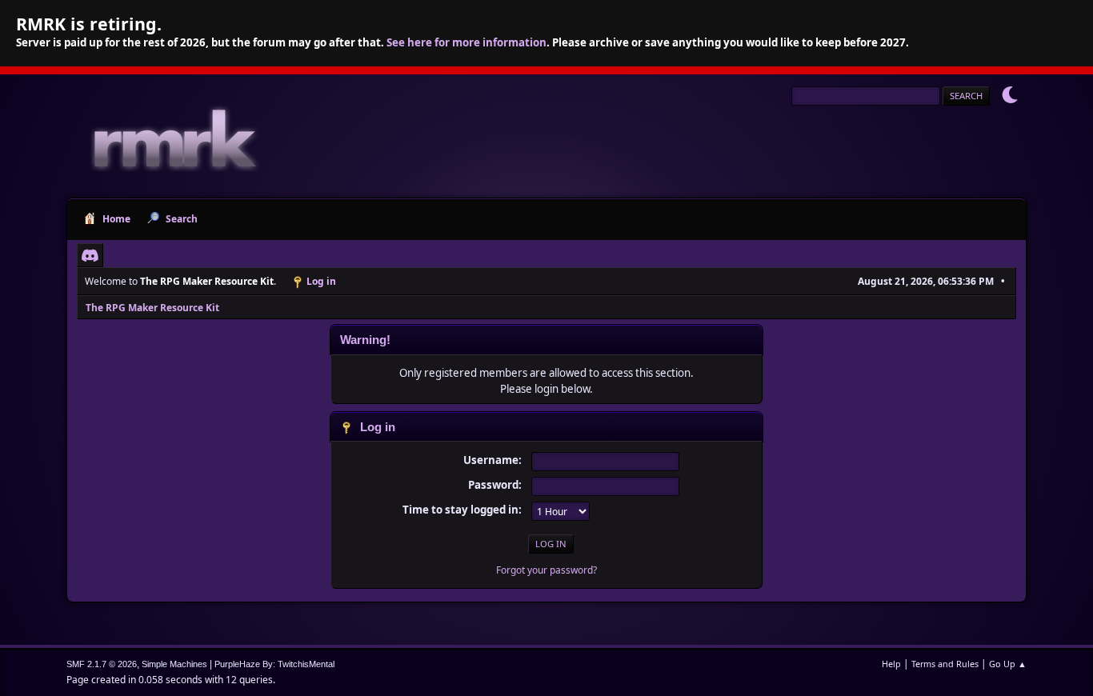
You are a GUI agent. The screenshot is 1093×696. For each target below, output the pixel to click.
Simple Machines (174, 664)
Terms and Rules (945, 664)
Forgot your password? (546, 570)
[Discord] (90, 255)
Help (891, 664)
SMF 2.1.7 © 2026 (101, 664)
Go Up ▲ (1008, 664)
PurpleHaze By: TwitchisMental (274, 664)
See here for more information (466, 42)
